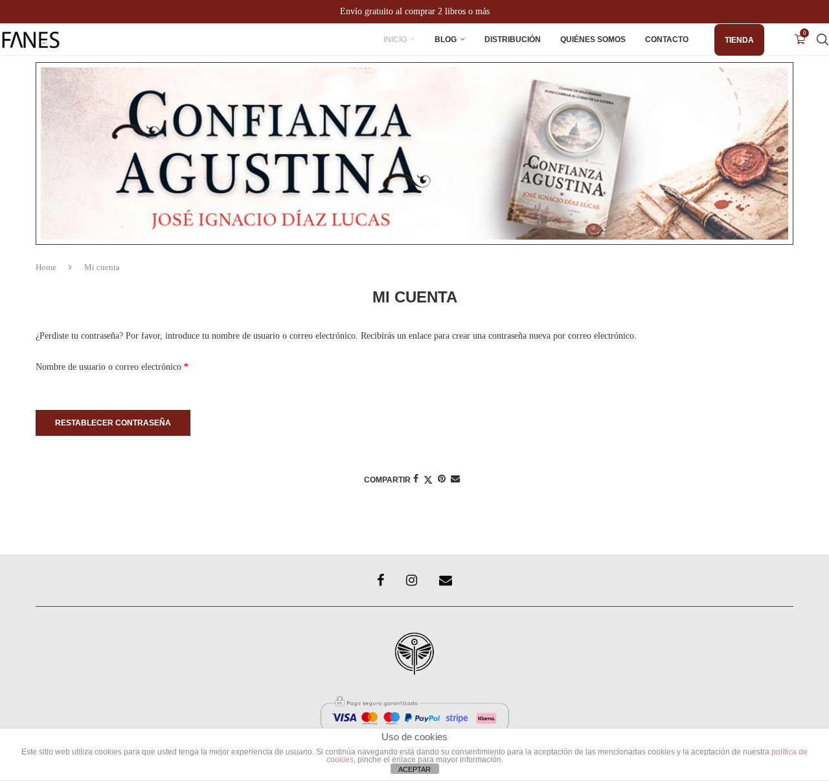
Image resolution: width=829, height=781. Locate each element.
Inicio (395, 39)
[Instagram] (411, 580)
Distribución (512, 39)
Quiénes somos (593, 39)
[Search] (822, 39)
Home (46, 267)
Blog (446, 39)
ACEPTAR (414, 769)
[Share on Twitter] (428, 480)
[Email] (445, 580)
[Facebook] (380, 580)
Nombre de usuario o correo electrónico (133, 365)
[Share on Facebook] (415, 479)
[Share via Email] (455, 479)
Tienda (739, 40)
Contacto (666, 39)
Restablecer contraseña (113, 422)
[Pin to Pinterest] (442, 479)
